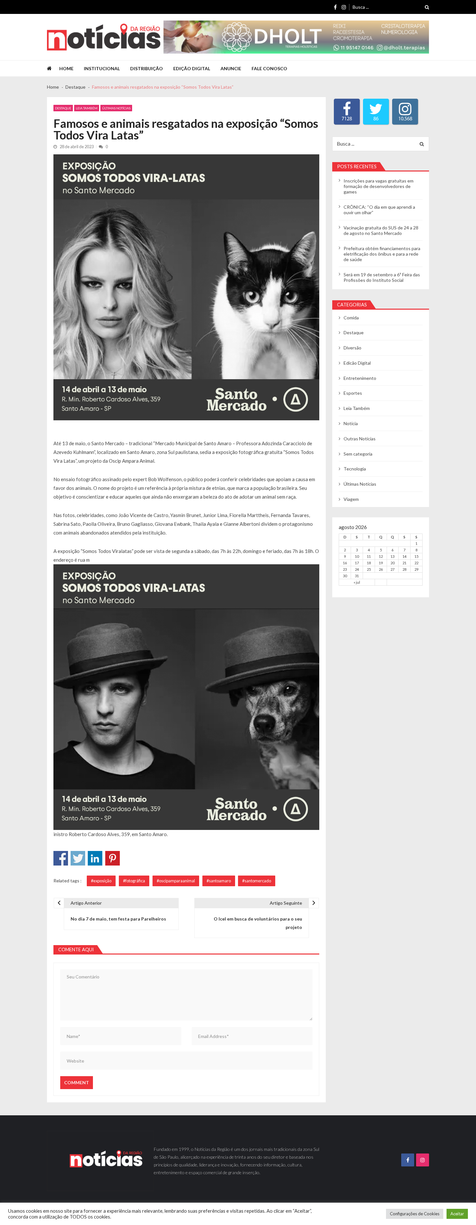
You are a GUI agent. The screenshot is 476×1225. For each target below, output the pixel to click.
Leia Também (86, 108)
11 (369, 556)
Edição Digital (191, 68)
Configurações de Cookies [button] (414, 1213)
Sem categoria (358, 454)
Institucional (102, 68)
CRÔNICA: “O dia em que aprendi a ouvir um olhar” (379, 209)
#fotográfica (134, 880)
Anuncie (231, 68)
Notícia (351, 423)
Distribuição (146, 68)
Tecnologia (355, 468)
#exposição (101, 880)
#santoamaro (219, 880)
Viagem (351, 499)
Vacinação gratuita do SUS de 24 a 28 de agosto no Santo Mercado (381, 230)
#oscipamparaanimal (176, 880)
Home (66, 68)
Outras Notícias (360, 438)
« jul (357, 582)
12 (381, 556)
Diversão (352, 347)
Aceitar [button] (457, 1213)
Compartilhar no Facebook (60, 858)
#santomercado (256, 880)
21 (404, 563)
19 (381, 563)
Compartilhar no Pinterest (112, 858)
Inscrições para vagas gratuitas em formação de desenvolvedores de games (379, 186)
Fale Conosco (269, 68)
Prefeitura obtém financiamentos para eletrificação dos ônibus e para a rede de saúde (382, 254)
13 (392, 556)
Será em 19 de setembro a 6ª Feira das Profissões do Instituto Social (382, 277)
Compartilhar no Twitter (78, 858)
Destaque (63, 108)
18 (369, 563)
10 (357, 556)
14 (404, 556)
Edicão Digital (357, 363)
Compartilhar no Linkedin (95, 858)
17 (357, 563)
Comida (351, 317)
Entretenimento (360, 378)
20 (392, 563)
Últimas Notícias (116, 108)
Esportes (353, 393)
